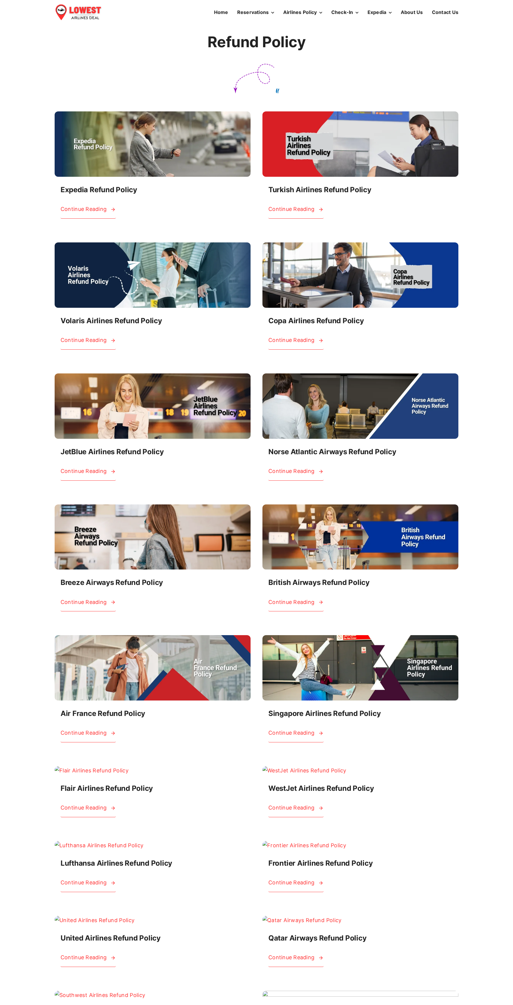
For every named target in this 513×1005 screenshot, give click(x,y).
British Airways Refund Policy (319, 582)
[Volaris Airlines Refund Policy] (153, 247)
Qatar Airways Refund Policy (317, 938)
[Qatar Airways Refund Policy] (302, 920)
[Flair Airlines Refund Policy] (92, 770)
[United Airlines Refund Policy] (94, 920)
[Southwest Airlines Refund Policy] (100, 995)
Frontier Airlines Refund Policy (320, 863)
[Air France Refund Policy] (153, 639)
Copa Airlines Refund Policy (316, 320)
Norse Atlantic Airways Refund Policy (332, 451)
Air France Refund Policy (103, 713)
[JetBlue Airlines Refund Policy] (153, 378)
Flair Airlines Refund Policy (107, 788)
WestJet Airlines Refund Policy (321, 788)
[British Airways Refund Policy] (360, 509)
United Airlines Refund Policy (111, 938)
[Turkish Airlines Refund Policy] (360, 116)
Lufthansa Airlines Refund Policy (116, 863)
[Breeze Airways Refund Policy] (153, 509)
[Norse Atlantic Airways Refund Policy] (360, 378)
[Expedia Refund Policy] (153, 116)
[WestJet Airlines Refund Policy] (304, 770)
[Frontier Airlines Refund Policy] (304, 845)
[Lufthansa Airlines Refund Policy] (99, 845)
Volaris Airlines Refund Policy (111, 320)
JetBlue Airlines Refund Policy (112, 451)
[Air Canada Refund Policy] (360, 995)
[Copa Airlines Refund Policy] (360, 247)
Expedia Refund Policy (99, 189)
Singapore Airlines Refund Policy (324, 713)
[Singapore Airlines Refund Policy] (360, 639)
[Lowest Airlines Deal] (78, 7)
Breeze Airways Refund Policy (112, 582)
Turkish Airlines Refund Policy (319, 189)
